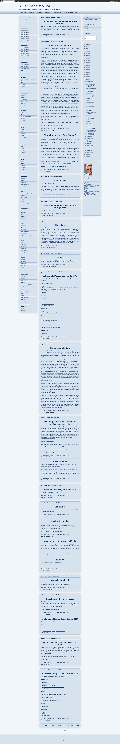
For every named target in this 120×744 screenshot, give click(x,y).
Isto (42, 509)
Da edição (39, 12)
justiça (22, 201)
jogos (22, 199)
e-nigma (22, 127)
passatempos (23, 233)
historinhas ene (24, 176)
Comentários (88, 39)
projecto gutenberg (24, 254)
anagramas (23, 77)
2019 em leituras (24, 57)
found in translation (24, 161)
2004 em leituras (24, 30)
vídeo (22, 299)
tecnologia (23, 282)
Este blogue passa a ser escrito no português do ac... (90, 107)
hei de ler (22, 171)
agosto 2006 (89, 140)
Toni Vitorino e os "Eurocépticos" (60, 135)
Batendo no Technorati (47, 305)
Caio (86, 190)
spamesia (22, 280)
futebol (22, 165)
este (50, 652)
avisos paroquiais (24, 88)
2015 (87, 64)
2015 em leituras (24, 49)
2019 (87, 57)
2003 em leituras (24, 27)
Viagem (60, 257)
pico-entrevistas (24, 237)
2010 (87, 72)
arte (21, 82)
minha (45, 183)
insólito (22, 191)
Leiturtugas (47, 12)
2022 (87, 51)
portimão (22, 246)
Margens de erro (45, 290)
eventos (22, 148)
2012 (87, 69)
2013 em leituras (24, 45)
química (22, 259)
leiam (58, 609)
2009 (87, 74)
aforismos (22, 70)
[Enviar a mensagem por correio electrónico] (67, 34)
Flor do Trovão (88, 184)
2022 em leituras (24, 64)
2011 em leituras (24, 40)
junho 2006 (89, 143)
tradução (53, 130)
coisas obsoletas (24, 107)
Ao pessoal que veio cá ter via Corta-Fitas (91, 131)
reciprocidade (23, 263)
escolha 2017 (23, 137)
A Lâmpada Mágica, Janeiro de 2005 (60, 276)
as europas (23, 84)
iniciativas (22, 188)
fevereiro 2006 (90, 150)
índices (48, 338)
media (22, 220)
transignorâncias (24, 291)
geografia (22, 169)
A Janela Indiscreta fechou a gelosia (50, 700)
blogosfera (48, 195)
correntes (22, 112)
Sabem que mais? (46, 715)
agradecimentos (24, 72)
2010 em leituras (24, 38)
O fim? (43, 712)
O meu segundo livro (60, 348)
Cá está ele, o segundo (60, 45)
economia (22, 131)
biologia (22, 97)
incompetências (24, 184)
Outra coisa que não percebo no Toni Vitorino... (60, 22)
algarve (22, 74)
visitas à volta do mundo (25, 303)
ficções (22, 156)
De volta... (60, 225)
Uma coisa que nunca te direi (91, 193)
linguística (22, 216)
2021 (87, 53)
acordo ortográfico (24, 68)
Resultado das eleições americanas (60, 489)
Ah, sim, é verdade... (60, 521)
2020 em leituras (24, 59)
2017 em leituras (24, 53)
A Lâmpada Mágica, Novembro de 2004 (60, 674)
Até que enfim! (45, 688)
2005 (43, 286)
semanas (22, 269)
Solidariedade (60, 180)
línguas (48, 35)
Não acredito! (45, 706)
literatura (48, 130)
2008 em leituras (24, 34)
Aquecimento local (60, 580)
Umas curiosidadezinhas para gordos (50, 321)
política (48, 171)
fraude (22, 163)
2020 (87, 55)
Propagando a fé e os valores (49, 685)
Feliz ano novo (45, 627)
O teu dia (87, 187)
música (22, 227)
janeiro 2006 (89, 152)
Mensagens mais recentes (48, 725)
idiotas (22, 180)
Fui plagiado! (88, 121)
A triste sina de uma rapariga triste (92, 185)
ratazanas (23, 261)
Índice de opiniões (57, 12)
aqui (54, 210)
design (22, 118)
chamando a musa (24, 101)
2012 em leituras (24, 42)
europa (22, 146)
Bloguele (44, 292)
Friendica (86, 28)
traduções (23, 288)
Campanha (44, 333)
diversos (22, 124)
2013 (87, 67)
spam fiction (23, 278)
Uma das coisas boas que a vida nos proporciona (53, 313)
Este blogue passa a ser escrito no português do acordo (60, 423)
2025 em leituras (24, 66)
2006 (87, 79)
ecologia (22, 129)
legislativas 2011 (24, 208)
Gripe (43, 311)
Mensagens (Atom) (63, 730)
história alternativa (24, 173)
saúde (22, 267)
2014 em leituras (24, 47)
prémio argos (23, 250)
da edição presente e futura (26, 116)
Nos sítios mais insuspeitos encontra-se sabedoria (54, 694)
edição (47, 412)
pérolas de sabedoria (25, 235)
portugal (22, 248)
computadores (23, 110)
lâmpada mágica (50, 456)
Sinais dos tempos (46, 684)
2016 (87, 62)
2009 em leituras (24, 36)
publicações (23, 257)
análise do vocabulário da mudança (28, 79)
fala (49, 601)
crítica (22, 114)
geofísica (22, 167)
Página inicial (62, 725)
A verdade (44, 298)
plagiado (61, 560)
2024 (87, 48)
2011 (87, 71)
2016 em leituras (24, 51)
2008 (87, 76)
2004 (87, 156)
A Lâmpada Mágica (34, 6)
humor (47, 497)
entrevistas (23, 135)
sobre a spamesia (24, 274)
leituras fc (22, 210)
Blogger (64, 740)
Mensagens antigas (73, 725)
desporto (22, 120)
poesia (22, 242)
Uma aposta (44, 682)
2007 (87, 77)
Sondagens (60, 507)
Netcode (71, 544)
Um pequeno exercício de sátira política (51, 327)
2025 (87, 46)
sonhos (22, 276)
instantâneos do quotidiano (26, 193)
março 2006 (89, 148)
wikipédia (22, 310)
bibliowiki (22, 95)
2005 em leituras (24, 32)
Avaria (86, 188)
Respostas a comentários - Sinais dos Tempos (53, 687)
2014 (87, 65)
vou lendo (22, 306)
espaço (22, 144)
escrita (22, 141)
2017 (87, 60)
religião (22, 265)
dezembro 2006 (90, 81)
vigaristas (22, 301)
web (47, 479)
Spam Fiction (86, 182)
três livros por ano (24, 293)
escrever (22, 139)
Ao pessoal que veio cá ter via (57, 642)
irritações (60, 195)
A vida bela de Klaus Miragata (91, 186)
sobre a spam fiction (25, 271)
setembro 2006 (90, 138)
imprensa (22, 182)
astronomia (23, 86)
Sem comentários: (60, 34)
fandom (48, 215)
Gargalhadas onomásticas (48, 304)
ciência (22, 103)
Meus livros (23, 12)
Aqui (50, 210)
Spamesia (31, 12)
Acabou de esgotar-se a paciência (60, 541)
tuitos (22, 295)
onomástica (23, 229)
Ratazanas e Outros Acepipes (71, 12)
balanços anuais (24, 90)
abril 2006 (89, 147)
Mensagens (88, 36)
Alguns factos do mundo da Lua (49, 320)
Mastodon (86, 26)
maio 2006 (89, 145)
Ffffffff (43, 713)
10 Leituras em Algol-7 (25, 25)
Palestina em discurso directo (60, 599)
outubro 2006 (89, 136)
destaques (23, 122)
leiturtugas (23, 212)
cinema (22, 105)
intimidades (54, 195)
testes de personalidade (25, 284)
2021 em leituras (24, 62)
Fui (55, 560)
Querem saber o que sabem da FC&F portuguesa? (60, 206)
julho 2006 (89, 141)
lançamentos (23, 205)
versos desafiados (24, 297)
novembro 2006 (90, 82)
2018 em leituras (24, 55)
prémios (22, 252)
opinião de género (24, 231)
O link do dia (45, 318)
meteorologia (49, 589)
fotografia (22, 159)
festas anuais (23, 154)
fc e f (51, 215)
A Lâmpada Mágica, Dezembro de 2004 (60, 619)
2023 (87, 50)
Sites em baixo (60, 462)
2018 (87, 58)
